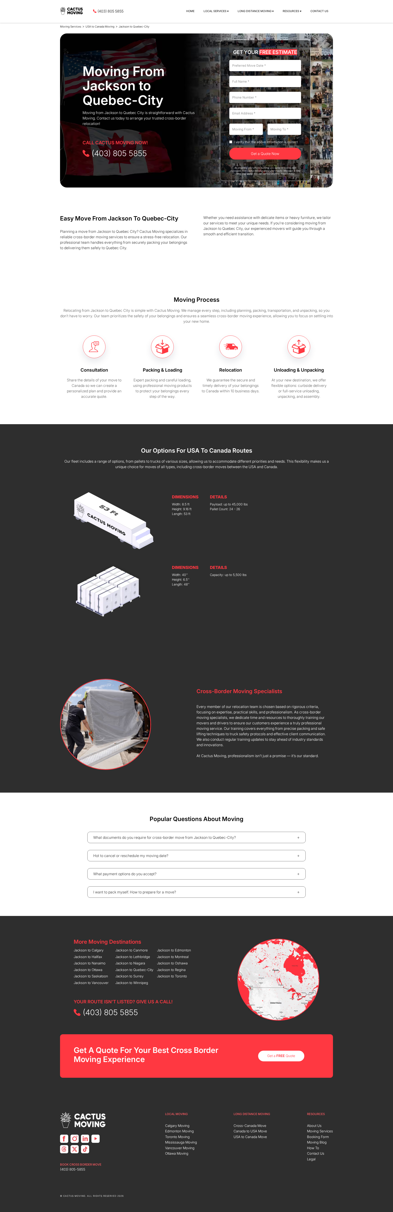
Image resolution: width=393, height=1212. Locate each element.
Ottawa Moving (176, 1153)
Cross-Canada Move (250, 1125)
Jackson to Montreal (173, 957)
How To (313, 1148)
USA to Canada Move (250, 1137)
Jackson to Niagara (130, 963)
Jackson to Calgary (88, 950)
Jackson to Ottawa (88, 970)
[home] (72, 11)
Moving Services (70, 26)
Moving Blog (317, 1142)
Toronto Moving (177, 1137)
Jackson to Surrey (129, 976)
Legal (311, 1159)
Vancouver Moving (179, 1148)
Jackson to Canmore (131, 950)
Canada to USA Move (250, 1131)
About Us (314, 1125)
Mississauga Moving (181, 1142)
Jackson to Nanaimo (90, 963)
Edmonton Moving (179, 1131)
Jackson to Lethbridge (132, 957)
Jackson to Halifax (88, 957)
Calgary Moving (177, 1125)
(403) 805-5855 (72, 1169)
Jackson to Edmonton (174, 950)
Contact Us (319, 11)
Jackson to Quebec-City (134, 26)
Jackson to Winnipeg (131, 983)
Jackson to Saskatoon (91, 976)
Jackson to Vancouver (91, 983)
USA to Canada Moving (100, 26)
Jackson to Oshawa (172, 963)
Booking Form (318, 1137)
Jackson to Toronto (172, 976)
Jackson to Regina (171, 970)
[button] (216, 11)
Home (190, 11)
